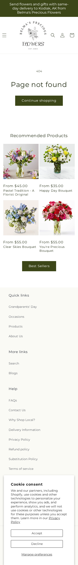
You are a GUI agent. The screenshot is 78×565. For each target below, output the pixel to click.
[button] (53, 35)
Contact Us (17, 410)
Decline (37, 544)
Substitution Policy (23, 459)
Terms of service (21, 469)
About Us (16, 336)
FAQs (13, 400)
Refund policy (19, 449)
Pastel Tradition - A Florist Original (18, 192)
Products (16, 326)
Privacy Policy (19, 439)
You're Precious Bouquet (52, 249)
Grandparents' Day (23, 307)
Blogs (13, 373)
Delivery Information (24, 430)
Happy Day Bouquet (55, 191)
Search (14, 363)
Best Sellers (39, 266)
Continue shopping (39, 100)
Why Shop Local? (22, 420)
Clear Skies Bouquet (19, 247)
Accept (37, 533)
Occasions (16, 317)
